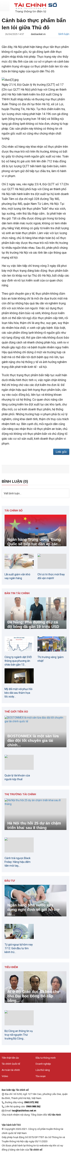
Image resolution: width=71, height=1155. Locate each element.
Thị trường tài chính (20, 794)
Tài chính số (14, 510)
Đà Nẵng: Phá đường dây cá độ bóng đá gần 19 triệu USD (33, 624)
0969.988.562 (33, 1106)
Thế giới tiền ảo (16, 711)
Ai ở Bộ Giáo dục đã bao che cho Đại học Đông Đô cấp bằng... (33, 996)
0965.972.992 (31, 1102)
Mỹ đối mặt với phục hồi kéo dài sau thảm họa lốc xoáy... (18, 693)
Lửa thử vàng (43, 1070)
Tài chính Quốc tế (11, 1063)
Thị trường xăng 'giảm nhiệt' (50, 659)
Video (5, 1076)
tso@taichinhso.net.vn (24, 1110)
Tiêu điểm (11, 967)
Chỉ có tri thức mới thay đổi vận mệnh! (51, 576)
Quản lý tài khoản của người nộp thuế (17, 777)
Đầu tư (10, 880)
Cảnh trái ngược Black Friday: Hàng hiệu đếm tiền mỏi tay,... (17, 862)
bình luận (64, 34)
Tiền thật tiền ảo (10, 1057)
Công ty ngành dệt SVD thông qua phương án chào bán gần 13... (18, 661)
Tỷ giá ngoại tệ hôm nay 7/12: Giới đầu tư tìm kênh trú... (19, 948)
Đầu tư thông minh (46, 1057)
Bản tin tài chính (17, 593)
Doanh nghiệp (43, 1063)
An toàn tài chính (11, 1070)
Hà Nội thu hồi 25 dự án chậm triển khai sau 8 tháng (34, 825)
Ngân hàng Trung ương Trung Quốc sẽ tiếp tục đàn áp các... (34, 541)
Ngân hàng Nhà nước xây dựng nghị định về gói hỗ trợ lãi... (33, 909)
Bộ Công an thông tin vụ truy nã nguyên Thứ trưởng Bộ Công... (19, 1034)
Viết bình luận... (12, 493)
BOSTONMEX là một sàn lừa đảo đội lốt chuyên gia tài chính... (33, 740)
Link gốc (61, 452)
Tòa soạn (41, 1076)
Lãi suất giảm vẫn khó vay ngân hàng (17, 576)
